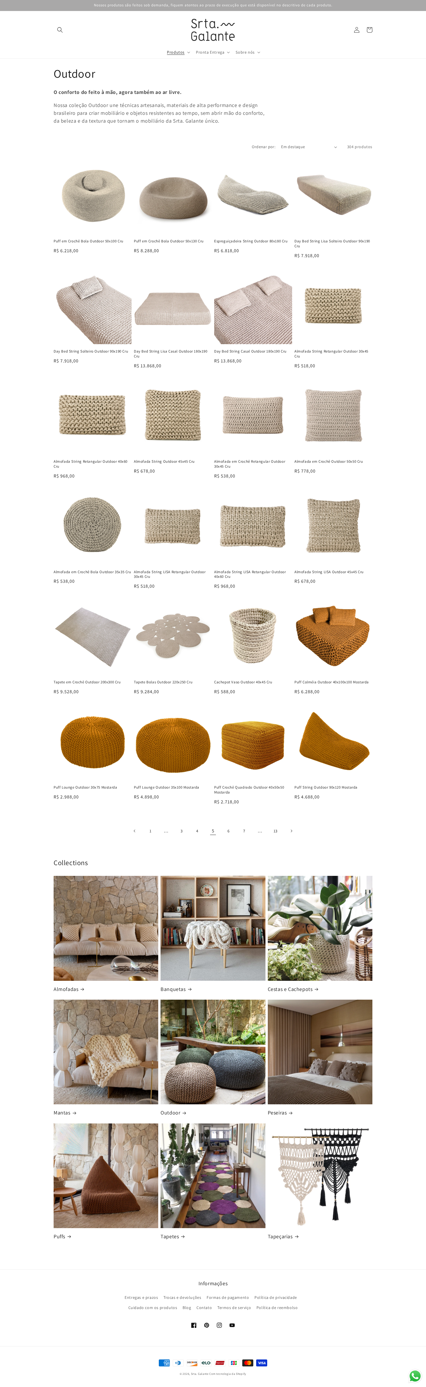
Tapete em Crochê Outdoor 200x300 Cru (87, 682)
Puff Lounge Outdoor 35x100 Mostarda (166, 787)
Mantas (62, 1112)
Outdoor (170, 1112)
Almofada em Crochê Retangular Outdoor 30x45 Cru (249, 464)
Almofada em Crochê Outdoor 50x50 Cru (328, 461)
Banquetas (173, 989)
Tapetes (170, 1236)
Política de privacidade (275, 1297)
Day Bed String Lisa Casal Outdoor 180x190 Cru (170, 354)
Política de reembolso (277, 1307)
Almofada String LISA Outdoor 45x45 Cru (329, 572)
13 (276, 831)
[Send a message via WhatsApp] (415, 1376)
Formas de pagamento (228, 1297)
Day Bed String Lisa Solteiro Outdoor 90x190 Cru (332, 243)
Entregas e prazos (141, 1297)
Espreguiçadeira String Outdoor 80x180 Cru (251, 241)
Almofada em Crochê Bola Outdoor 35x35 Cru (92, 572)
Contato (204, 1307)
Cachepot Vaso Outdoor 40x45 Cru (243, 682)
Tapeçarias (280, 1236)
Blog (187, 1307)
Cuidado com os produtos (152, 1307)
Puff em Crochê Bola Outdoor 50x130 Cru (169, 241)
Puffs (59, 1236)
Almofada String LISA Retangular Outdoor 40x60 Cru (250, 574)
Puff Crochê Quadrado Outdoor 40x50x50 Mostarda (249, 790)
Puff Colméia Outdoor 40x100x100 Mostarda (331, 682)
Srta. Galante (200, 1374)
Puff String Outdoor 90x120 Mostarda (326, 787)
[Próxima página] (291, 831)
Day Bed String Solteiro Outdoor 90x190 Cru (91, 351)
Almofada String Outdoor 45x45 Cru (164, 461)
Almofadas (66, 989)
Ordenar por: (263, 146)
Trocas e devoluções (182, 1297)
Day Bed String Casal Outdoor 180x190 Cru (250, 351)
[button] (60, 29)
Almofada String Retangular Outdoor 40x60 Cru (91, 464)
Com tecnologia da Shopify (227, 1374)
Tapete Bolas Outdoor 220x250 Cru (163, 682)
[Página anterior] (134, 831)
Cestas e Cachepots (290, 989)
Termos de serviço (234, 1307)
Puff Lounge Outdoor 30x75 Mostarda (85, 787)
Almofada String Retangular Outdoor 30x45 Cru (331, 354)
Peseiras (277, 1112)
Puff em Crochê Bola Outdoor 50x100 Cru (88, 241)
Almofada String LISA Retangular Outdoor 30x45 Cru (169, 574)
